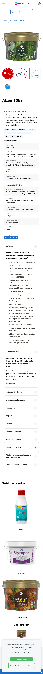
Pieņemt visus (21, 659)
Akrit (14, 379)
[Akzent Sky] (8, 73)
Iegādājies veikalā (11, 237)
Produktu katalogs (9, 20)
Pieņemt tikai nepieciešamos (21, 665)
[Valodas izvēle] (39, 4)
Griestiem (33, 20)
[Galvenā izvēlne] (4, 4)
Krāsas (22, 20)
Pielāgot (27, 652)
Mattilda (9, 379)
